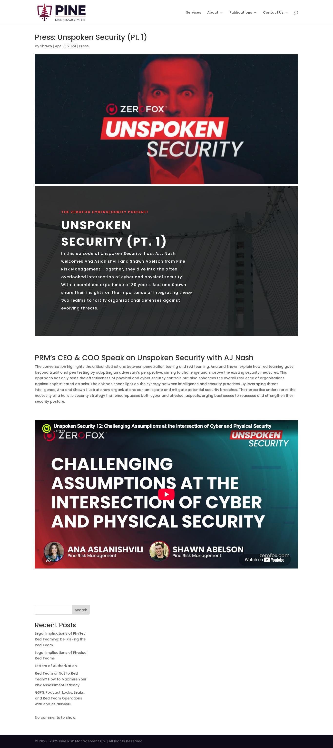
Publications (240, 13)
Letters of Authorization (56, 665)
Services (193, 13)
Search (81, 610)
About (212, 13)
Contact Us (273, 13)
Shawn (46, 46)
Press (84, 46)
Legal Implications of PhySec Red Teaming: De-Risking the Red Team (60, 639)
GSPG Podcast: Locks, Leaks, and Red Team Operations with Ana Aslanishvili (60, 698)
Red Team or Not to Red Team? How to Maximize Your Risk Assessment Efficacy (61, 679)
